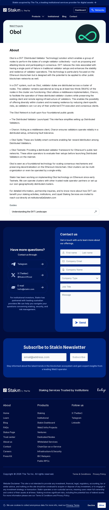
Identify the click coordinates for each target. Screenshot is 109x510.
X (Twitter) (77, 413)
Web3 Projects (16, 26)
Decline (91, 505)
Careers (7, 451)
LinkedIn (76, 422)
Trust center (9, 437)
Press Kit (7, 456)
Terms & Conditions (82, 474)
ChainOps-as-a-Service (49, 446)
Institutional (53, 16)
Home (6, 413)
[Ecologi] (101, 390)
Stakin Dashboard (46, 422)
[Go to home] (16, 10)
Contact (73, 16)
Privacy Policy (99, 474)
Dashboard (80, 10)
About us (7, 441)
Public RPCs (43, 461)
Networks (99, 10)
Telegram (76, 418)
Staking (41, 413)
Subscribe (78, 357)
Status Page (9, 432)
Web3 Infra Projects (47, 427)
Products (36, 16)
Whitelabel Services (47, 441)
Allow (101, 505)
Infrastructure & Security (49, 451)
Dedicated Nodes (46, 437)
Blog (64, 16)
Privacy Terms (72, 505)
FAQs (6, 427)
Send (82, 322)
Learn (6, 418)
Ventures (41, 432)
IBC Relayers (43, 456)
